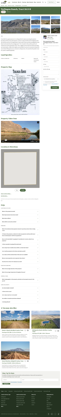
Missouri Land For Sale (20, 398)
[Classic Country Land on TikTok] (58, 414)
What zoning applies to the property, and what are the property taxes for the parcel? (18, 280)
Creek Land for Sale (46, 391)
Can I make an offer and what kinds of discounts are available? (15, 254)
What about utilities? (6, 218)
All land (5, 391)
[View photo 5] (35, 29)
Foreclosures (14, 2)
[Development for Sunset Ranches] (15, 355)
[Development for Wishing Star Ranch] (45, 325)
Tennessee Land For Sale (20, 402)
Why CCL (19, 2)
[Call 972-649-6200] (45, 2)
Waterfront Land (4, 404)
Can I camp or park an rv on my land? (9, 295)
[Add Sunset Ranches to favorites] (25, 361)
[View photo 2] (35, 20)
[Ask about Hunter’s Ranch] (28, 330)
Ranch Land (3, 402)
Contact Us (39, 2)
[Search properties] (43, 2)
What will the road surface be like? (9, 221)
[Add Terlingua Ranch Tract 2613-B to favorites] (2, 36)
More (2, 406)
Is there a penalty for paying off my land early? (11, 244)
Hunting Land (3, 396)
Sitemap (36, 413)
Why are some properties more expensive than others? (13, 258)
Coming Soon (49, 408)
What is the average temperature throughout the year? (13, 272)
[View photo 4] (55, 20)
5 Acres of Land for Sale (38, 391)
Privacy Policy (45, 84)
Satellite (22, 190)
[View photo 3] (45, 20)
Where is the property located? (8, 211)
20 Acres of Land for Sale (28, 391)
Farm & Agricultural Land (5, 398)
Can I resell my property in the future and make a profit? (13, 251)
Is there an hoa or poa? (6, 291)
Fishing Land (3, 400)
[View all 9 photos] (55, 29)
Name (44, 49)
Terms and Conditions (55, 83)
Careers (33, 404)
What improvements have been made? (10, 215)
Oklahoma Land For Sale (20, 396)
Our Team (33, 398)
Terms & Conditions (23, 413)
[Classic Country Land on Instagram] (52, 414)
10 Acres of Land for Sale (18, 391)
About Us (33, 396)
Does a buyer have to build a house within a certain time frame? (15, 247)
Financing (24, 2)
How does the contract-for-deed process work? (12, 261)
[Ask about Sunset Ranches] (28, 361)
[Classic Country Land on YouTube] (55, 414)
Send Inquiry (54, 87)
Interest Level (45, 76)
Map (17, 190)
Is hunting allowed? (6, 302)
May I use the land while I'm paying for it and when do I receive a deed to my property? (18, 239)
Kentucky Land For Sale (20, 400)
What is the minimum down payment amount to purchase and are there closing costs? (18, 229)
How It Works (49, 396)
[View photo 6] (45, 29)
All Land (2, 5)
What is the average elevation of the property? (12, 268)
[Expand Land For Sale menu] (10, 2)
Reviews (33, 400)
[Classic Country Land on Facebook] (48, 414)
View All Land (51, 2)
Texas (6, 5)
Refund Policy (32, 413)
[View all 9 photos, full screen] (15, 24)
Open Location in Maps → (6, 193)
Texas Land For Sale (19, 404)
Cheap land (10, 391)
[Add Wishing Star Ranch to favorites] (55, 331)
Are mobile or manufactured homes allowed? (11, 298)
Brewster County (11, 5)
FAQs (47, 400)
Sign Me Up (6, 383)
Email (44, 54)
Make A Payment (30, 2)
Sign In (58, 2)
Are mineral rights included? (8, 288)
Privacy (28, 413)
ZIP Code (44, 64)
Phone (44, 59)
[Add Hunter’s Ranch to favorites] (25, 330)
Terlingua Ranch (18, 5)
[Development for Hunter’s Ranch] (15, 325)
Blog (35, 2)
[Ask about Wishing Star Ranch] (58, 331)
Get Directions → (4, 196)
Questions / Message (46, 69)
